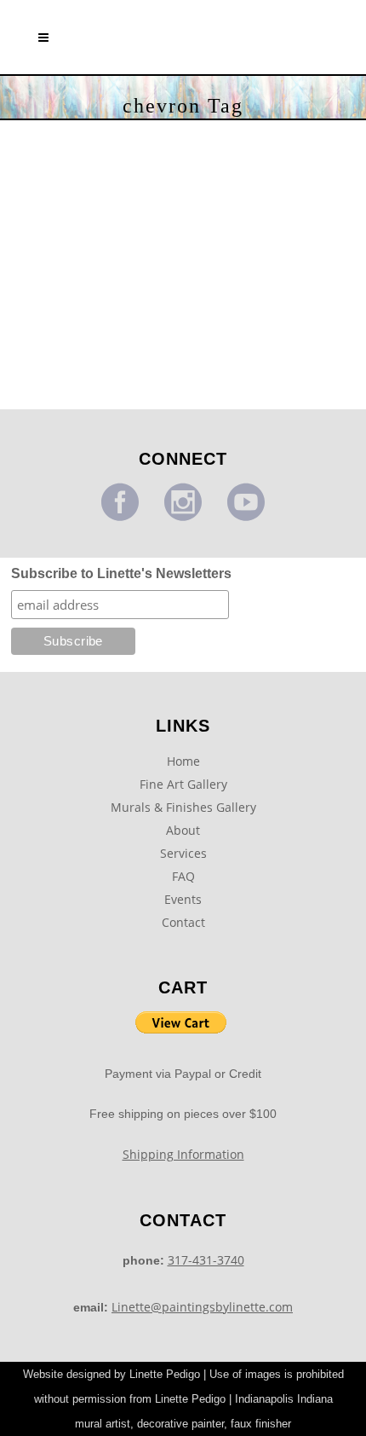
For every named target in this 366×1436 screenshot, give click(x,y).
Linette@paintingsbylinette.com (202, 1307)
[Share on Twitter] (81, 360)
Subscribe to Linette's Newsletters (121, 573)
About (183, 830)
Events (183, 899)
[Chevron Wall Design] (96, 199)
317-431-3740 (206, 1260)
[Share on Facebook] (62, 360)
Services (183, 853)
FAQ (183, 876)
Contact (183, 922)
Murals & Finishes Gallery (183, 807)
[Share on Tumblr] (120, 360)
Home (183, 761)
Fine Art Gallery (183, 784)
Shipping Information (183, 1154)
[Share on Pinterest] (96, 381)
